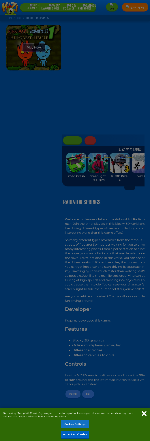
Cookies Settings (74, 424)
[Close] (144, 414)
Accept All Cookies (75, 434)
